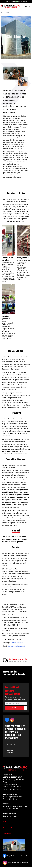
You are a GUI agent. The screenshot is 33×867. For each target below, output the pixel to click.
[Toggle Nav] (30, 6)
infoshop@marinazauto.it (16, 646)
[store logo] (10, 6)
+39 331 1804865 (17, 642)
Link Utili (7, 834)
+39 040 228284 (16, 1)
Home (2, 13)
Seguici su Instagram (14, 751)
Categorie (7, 822)
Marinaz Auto (9, 828)
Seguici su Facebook (14, 745)
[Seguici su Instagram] (5, 863)
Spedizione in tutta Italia (18, 659)
